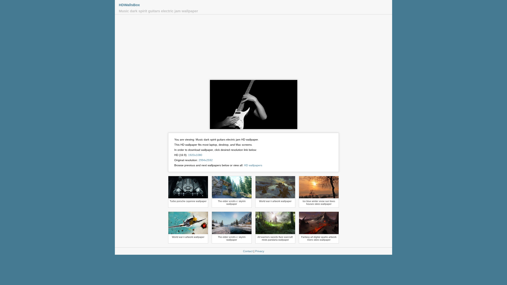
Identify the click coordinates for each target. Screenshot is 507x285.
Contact (248, 251)
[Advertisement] (253, 48)
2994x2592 (206, 160)
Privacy (259, 251)
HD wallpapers (253, 165)
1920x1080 (195, 155)
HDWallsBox (129, 5)
